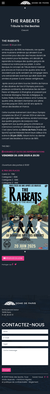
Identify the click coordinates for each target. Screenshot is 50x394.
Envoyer (6, 370)
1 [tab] (25, 8)
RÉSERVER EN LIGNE (14, 258)
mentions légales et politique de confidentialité (17, 380)
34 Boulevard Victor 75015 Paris (10, 311)
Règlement (33, 382)
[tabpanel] (25, 217)
